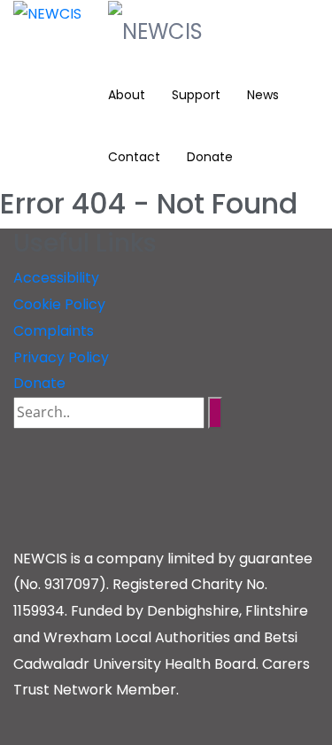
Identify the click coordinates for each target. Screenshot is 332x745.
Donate (210, 157)
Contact (134, 157)
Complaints (53, 331)
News (263, 95)
